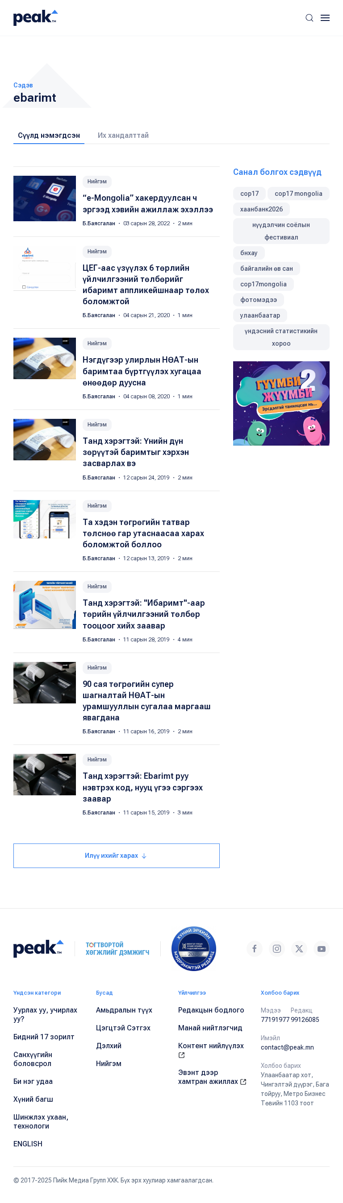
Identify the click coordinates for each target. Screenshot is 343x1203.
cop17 (249, 193)
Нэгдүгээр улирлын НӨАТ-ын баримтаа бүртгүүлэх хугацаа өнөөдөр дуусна (142, 371)
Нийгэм (97, 181)
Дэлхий (108, 1046)
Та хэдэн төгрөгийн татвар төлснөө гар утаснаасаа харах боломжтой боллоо (143, 533)
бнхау (249, 252)
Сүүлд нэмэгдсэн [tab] (49, 135)
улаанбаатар (260, 315)
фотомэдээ (258, 299)
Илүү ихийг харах (112, 855)
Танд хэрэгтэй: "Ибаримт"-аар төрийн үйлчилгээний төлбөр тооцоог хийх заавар (144, 614)
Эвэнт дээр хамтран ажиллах (209, 1077)
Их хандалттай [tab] (123, 135)
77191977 (275, 1019)
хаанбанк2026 (261, 209)
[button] (309, 18)
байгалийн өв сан (266, 268)
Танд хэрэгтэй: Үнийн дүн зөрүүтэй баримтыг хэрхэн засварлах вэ (136, 452)
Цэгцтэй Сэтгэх (123, 1028)
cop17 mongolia (298, 193)
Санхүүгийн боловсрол (32, 1059)
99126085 (305, 1019)
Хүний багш (33, 1099)
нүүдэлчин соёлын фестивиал (281, 231)
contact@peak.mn (287, 1047)
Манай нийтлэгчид (210, 1028)
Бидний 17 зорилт (44, 1037)
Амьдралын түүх (124, 1010)
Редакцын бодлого (211, 1010)
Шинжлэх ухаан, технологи (40, 1121)
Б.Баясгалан (100, 223)
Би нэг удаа (33, 1081)
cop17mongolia (263, 284)
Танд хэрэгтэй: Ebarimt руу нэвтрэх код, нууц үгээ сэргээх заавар (143, 787)
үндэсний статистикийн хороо (281, 337)
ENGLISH (27, 1144)
